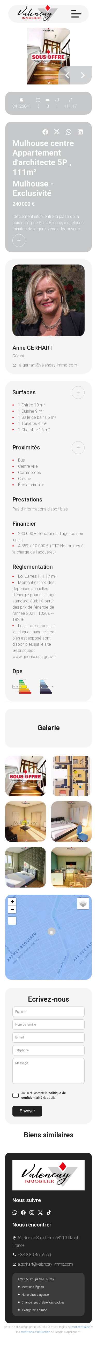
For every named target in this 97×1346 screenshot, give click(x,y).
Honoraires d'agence (35, 1295)
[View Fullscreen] (12, 921)
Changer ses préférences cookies (42, 1302)
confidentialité (81, 1327)
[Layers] (83, 903)
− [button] (12, 909)
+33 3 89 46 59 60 (34, 1254)
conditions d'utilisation (35, 1332)
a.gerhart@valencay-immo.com (48, 365)
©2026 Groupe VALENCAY (36, 1279)
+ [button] (12, 901)
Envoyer (27, 1111)
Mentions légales (32, 1287)
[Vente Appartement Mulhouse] (48, 56)
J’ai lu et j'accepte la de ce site (43, 1095)
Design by (34, 1310)
